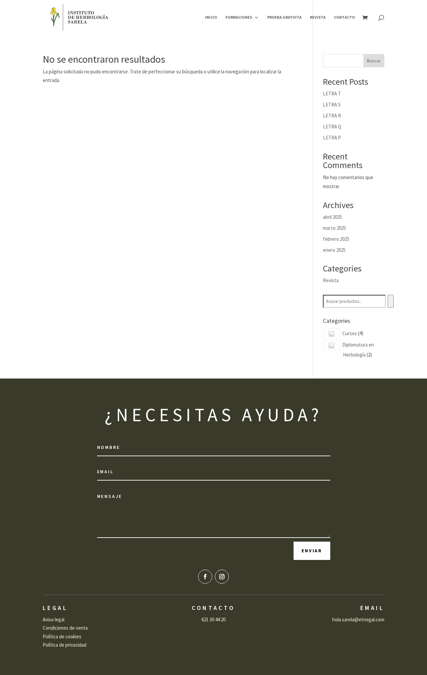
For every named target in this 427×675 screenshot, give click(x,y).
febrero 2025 (336, 239)
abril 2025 (332, 217)
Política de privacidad (64, 645)
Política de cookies (62, 636)
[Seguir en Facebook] (205, 577)
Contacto (344, 17)
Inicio (211, 17)
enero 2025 (334, 250)
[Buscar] (390, 301)
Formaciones (239, 17)
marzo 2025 (334, 228)
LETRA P (332, 137)
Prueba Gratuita (284, 17)
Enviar (312, 551)
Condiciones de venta (65, 628)
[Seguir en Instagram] (222, 577)
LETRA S (332, 104)
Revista (318, 17)
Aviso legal (53, 619)
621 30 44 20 (213, 619)
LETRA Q (332, 126)
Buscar (374, 61)
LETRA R (332, 115)
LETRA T (332, 93)
